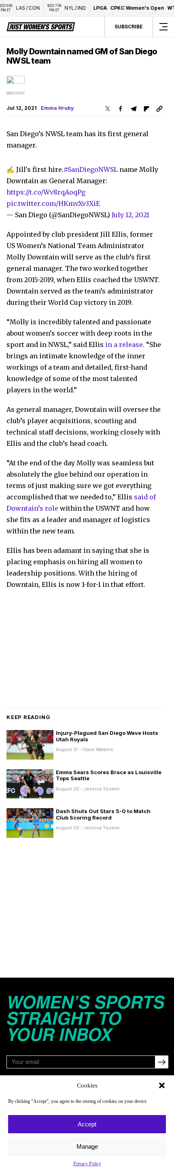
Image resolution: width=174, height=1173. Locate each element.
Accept (87, 1124)
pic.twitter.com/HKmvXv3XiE (53, 203)
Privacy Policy (87, 1164)
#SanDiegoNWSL (91, 169)
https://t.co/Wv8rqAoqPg (45, 192)
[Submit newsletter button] (161, 1062)
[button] (162, 1085)
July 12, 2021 (130, 215)
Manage (87, 1146)
